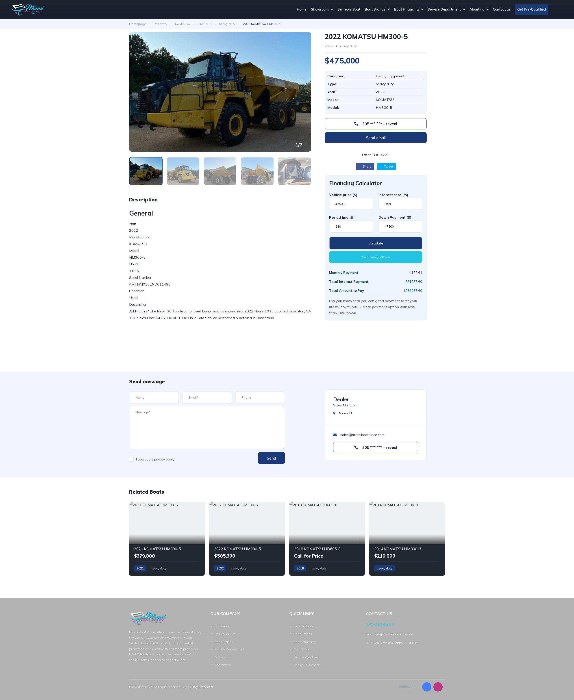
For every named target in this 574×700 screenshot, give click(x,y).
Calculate (375, 243)
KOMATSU (182, 24)
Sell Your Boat (348, 9)
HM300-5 (204, 24)
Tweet (388, 166)
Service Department (444, 9)
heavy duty (227, 24)
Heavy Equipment (307, 665)
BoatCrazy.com (202, 687)
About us (477, 9)
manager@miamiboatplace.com (390, 634)
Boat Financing (406, 9)
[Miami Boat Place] (28, 9)
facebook (555, 9)
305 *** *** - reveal (379, 123)
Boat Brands (375, 9)
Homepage (137, 24)
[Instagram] (438, 686)
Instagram (563, 9)
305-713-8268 (380, 624)
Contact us (502, 9)
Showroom (320, 9)
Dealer (341, 399)
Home (302, 9)
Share (367, 166)
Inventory (160, 24)
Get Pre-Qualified (531, 9)
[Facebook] (426, 686)
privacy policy (164, 459)
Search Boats (303, 626)
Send (271, 458)
